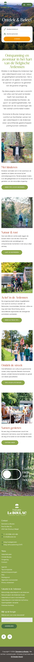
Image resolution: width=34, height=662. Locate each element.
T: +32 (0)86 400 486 (11, 534)
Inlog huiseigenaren (10, 542)
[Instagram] (9, 636)
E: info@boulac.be (10, 537)
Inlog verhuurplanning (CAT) (13, 545)
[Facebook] (3, 636)
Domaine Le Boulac (22, 651)
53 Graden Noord (17, 657)
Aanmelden (9, 626)
